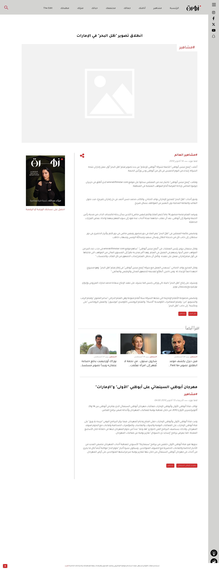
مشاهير (157, 8)
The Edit (47, 8)
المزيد (67, 566)
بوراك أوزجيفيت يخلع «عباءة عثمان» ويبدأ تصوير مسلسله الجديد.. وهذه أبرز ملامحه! (98, 364)
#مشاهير (193, 357)
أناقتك (142, 8)
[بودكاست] (214, 553)
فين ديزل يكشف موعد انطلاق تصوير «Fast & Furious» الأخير (183, 364)
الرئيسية (174, 8)
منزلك (80, 8)
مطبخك (64, 8)
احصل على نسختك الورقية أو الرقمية (45, 209)
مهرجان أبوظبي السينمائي (187, 466)
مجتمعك (111, 8)
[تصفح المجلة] (214, 561)
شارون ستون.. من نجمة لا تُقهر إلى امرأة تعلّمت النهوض (140, 364)
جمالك (127, 8)
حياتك (95, 8)
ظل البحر (193, 314)
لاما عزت (192, 161)
